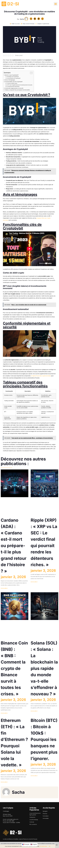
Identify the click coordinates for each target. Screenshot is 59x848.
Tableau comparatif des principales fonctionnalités (17, 90)
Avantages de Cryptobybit (13, 76)
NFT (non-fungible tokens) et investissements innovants (19, 84)
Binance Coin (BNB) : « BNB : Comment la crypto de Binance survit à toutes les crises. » (14, 668)
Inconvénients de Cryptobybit (13, 78)
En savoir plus (43, 846)
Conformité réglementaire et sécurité (14, 88)
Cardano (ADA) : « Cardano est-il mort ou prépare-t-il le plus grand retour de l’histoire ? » (13, 546)
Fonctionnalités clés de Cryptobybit (13, 81)
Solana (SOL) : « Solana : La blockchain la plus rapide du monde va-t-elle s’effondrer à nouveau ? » (44, 668)
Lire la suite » (4, 588)
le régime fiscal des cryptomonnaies (41, 376)
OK (49, 846)
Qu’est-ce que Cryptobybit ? (12, 75)
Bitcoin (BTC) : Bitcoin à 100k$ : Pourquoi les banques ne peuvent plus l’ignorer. (44, 739)
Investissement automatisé (13, 86)
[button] (56, 4)
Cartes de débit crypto (12, 83)
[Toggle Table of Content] (30, 73)
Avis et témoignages (10, 79)
